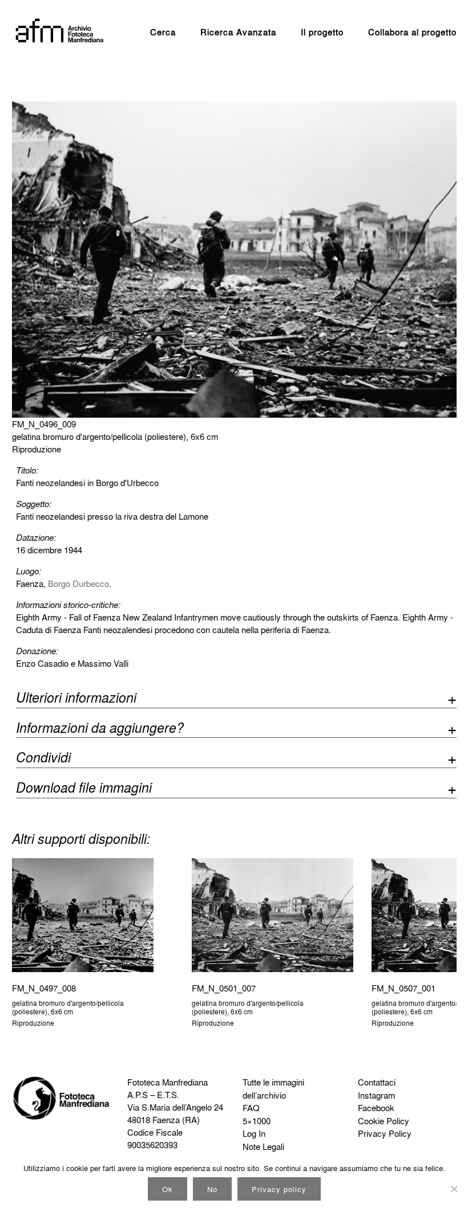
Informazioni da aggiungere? (100, 729)
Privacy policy (279, 1189)
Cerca (163, 32)
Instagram (376, 1095)
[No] (453, 1188)
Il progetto (322, 32)
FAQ (251, 1107)
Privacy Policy (384, 1133)
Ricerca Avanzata (238, 32)
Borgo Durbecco (78, 583)
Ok (167, 1189)
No (212, 1189)
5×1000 (257, 1121)
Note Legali (263, 1146)
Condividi (43, 758)
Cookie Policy (383, 1121)
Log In (254, 1133)
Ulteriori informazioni (76, 699)
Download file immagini (84, 789)
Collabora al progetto (412, 32)
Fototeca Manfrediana (167, 1082)
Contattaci (377, 1082)
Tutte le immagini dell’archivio (273, 1088)
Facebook (376, 1107)
